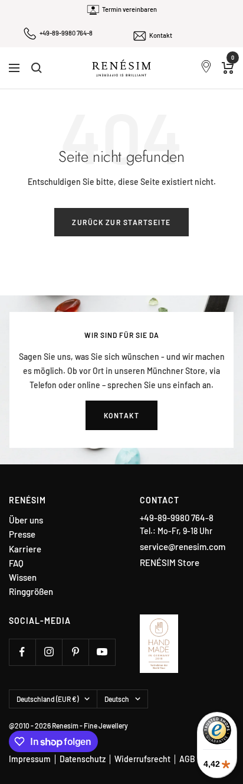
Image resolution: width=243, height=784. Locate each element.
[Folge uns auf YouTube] (101, 652)
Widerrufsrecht (142, 759)
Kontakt (160, 35)
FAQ (16, 563)
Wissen (23, 577)
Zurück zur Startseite (121, 222)
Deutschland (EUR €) (47, 699)
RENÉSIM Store (169, 562)
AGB (187, 759)
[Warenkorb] (228, 68)
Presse (22, 534)
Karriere (25, 549)
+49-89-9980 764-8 (66, 33)
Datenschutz (83, 759)
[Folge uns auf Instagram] (48, 652)
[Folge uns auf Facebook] (22, 652)
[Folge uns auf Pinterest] (75, 652)
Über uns (26, 520)
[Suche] (36, 68)
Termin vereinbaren (129, 9)
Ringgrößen (31, 591)
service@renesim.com (182, 546)
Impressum (30, 759)
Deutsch (116, 699)
